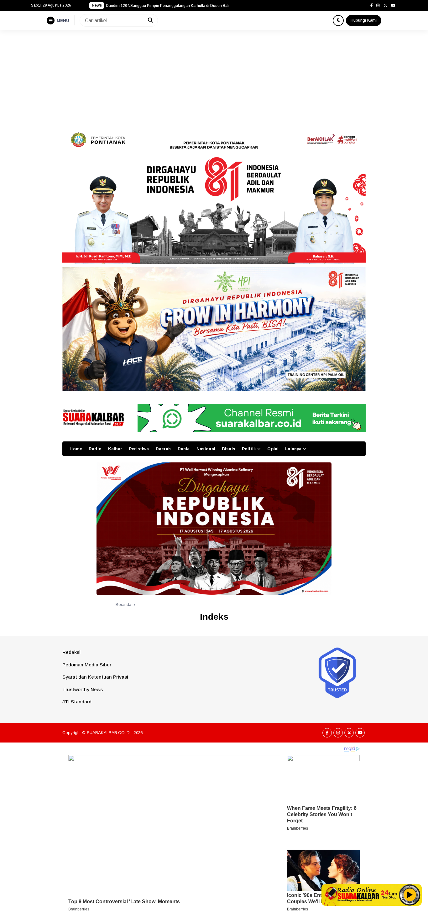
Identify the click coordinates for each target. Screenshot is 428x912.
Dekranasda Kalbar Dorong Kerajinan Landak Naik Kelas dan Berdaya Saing (172, 5)
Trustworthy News (82, 689)
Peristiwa (139, 448)
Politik (249, 448)
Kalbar (115, 448)
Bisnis (228, 448)
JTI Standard (76, 701)
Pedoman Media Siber (86, 664)
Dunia (184, 448)
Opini (273, 448)
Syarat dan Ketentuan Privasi (95, 677)
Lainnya (293, 448)
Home (76, 448)
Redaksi (71, 652)
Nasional (205, 448)
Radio (95, 448)
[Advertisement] (214, 77)
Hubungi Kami (364, 20)
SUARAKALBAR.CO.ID (108, 732)
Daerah (163, 448)
